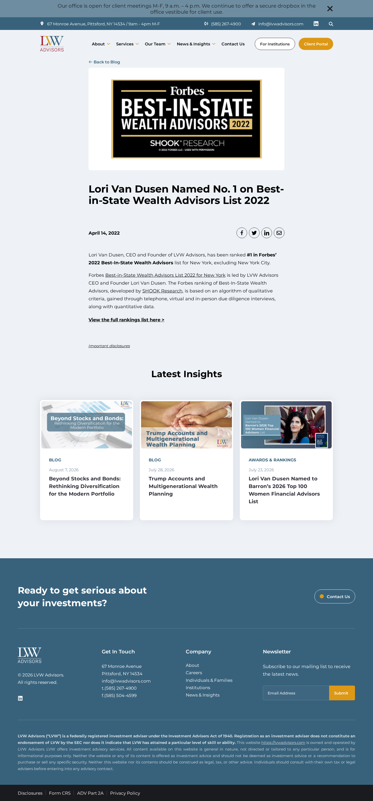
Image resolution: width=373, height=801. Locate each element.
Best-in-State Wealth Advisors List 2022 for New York (165, 275)
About (98, 43)
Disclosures (30, 793)
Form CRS (60, 793)
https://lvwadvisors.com (283, 742)
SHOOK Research (162, 291)
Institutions (198, 687)
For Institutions (275, 43)
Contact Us (233, 43)
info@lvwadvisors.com (126, 681)
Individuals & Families (209, 680)
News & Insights (193, 43)
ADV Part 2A (90, 793)
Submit (341, 692)
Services (124, 43)
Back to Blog (107, 62)
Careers (194, 672)
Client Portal (316, 43)
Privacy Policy (125, 793)
